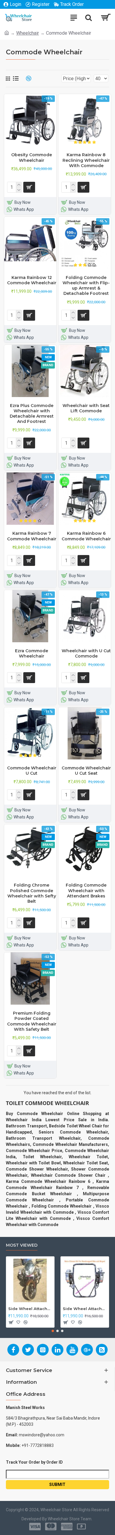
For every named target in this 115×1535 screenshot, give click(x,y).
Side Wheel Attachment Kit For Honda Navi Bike (85, 1308)
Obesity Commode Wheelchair (31, 157)
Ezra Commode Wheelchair (31, 653)
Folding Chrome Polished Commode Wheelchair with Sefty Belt (31, 893)
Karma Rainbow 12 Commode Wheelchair (31, 280)
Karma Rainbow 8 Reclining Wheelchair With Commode (86, 160)
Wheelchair (27, 33)
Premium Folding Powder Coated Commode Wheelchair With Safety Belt (31, 1021)
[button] (53, 1331)
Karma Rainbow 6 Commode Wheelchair (86, 536)
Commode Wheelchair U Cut (31, 770)
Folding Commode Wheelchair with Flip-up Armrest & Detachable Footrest (86, 285)
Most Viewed (21, 1245)
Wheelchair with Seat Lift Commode (86, 408)
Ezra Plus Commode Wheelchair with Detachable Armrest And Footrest (32, 413)
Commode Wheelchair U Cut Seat (86, 770)
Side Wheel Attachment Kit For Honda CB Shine (30, 1308)
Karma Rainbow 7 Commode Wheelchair (31, 536)
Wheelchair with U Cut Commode (86, 653)
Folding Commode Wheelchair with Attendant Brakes (86, 890)
